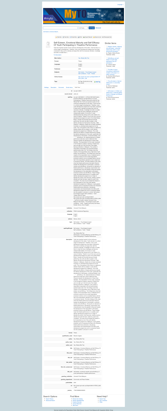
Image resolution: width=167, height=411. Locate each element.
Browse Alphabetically (78, 400)
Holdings (46, 87)
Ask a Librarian (103, 400)
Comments (61, 87)
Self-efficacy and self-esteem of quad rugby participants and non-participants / (112, 60)
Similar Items (69, 87)
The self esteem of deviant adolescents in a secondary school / (113, 82)
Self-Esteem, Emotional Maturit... (51, 31)
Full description (57, 55)
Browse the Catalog (78, 399)
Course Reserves (77, 403)
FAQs (101, 402)
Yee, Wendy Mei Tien (83, 58)
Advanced (98, 28)
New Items (75, 405)
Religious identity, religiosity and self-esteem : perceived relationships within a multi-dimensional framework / (114, 49)
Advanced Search (50, 400)
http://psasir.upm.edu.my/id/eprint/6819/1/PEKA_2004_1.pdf (89, 77)
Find (92, 28)
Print (80, 37)
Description (53, 87)
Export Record (88, 37)
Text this (66, 37)
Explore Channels (77, 402)
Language (120, 4)
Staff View (77, 87)
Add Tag (98, 82)
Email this (74, 37)
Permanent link (108, 37)
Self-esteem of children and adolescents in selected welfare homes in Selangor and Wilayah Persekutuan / (114, 93)
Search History (49, 399)
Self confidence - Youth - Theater (86, 73)
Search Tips (103, 399)
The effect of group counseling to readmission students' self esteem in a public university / (112, 72)
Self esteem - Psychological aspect (87, 72)
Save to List (98, 37)
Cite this (59, 37)
